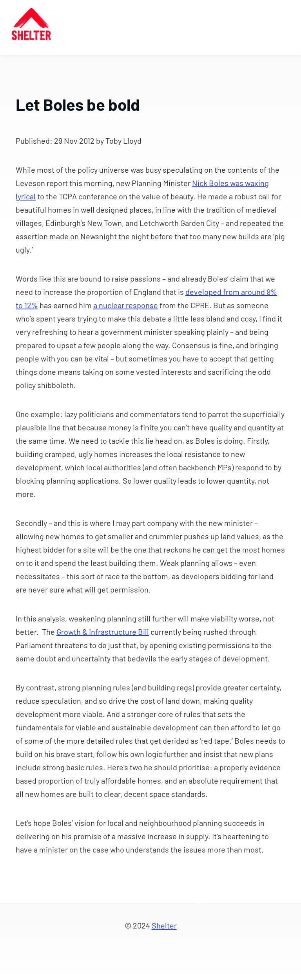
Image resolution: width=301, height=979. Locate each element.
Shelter (164, 925)
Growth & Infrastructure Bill (102, 631)
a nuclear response (125, 305)
